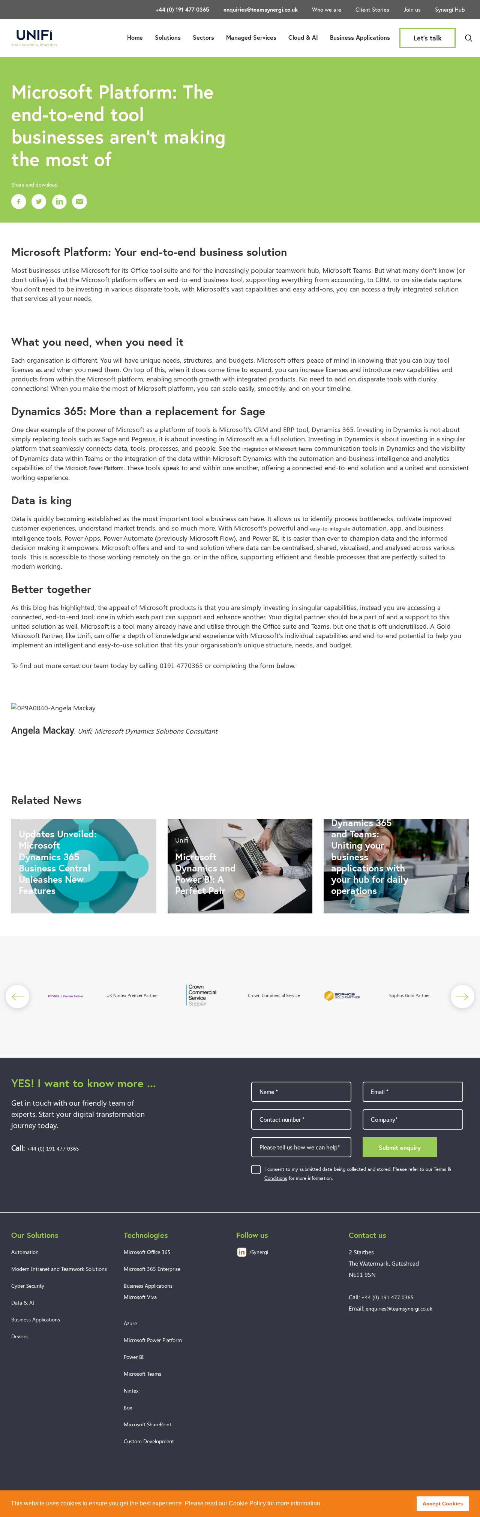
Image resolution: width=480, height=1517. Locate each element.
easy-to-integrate (330, 528)
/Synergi (258, 1251)
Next (462, 996)
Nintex (131, 1390)
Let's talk (428, 37)
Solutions (168, 37)
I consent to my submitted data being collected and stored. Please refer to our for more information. (357, 1173)
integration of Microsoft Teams (277, 448)
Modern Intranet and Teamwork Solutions (59, 1268)
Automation (25, 1251)
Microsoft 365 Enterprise (152, 1268)
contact (71, 665)
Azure (130, 1323)
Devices (19, 1336)
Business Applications (360, 37)
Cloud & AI (303, 37)
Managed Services (251, 37)
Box (128, 1407)
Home (135, 37)
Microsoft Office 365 (147, 1251)
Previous (17, 996)
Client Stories (372, 9)
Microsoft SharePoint (147, 1424)
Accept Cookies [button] (443, 1504)
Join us (412, 9)
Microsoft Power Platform (94, 467)
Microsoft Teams (142, 1373)
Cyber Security (27, 1285)
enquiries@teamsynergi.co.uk (261, 9)
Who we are (326, 9)
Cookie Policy (247, 1503)
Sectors (203, 37)
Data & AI (22, 1302)
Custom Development (149, 1441)
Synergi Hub (450, 9)
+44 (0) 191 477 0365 (182, 9)
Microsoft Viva (140, 1296)
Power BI (134, 1356)
